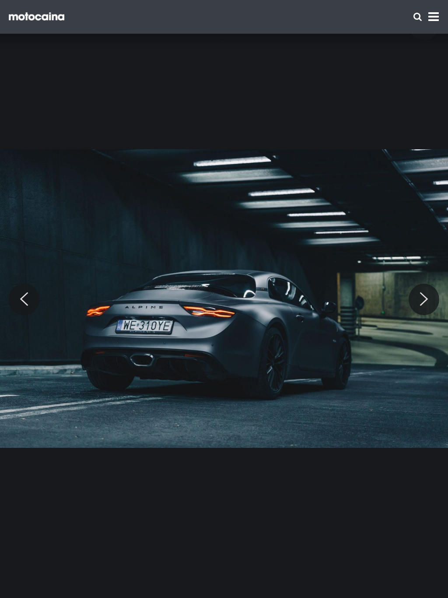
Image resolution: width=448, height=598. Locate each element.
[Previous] (24, 299)
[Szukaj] (417, 17)
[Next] (424, 299)
